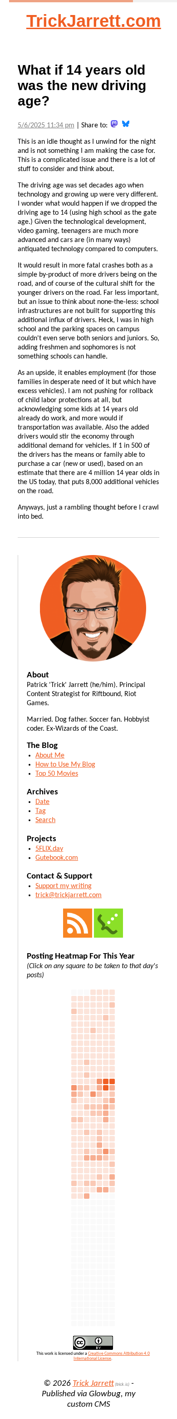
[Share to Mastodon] (114, 123)
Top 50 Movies (56, 774)
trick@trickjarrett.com (68, 895)
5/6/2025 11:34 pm (46, 125)
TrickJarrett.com (93, 20)
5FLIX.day (49, 849)
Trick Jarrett (93, 1383)
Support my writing (63, 886)
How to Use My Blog (65, 764)
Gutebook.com (56, 858)
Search (45, 820)
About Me (49, 755)
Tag (40, 811)
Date (42, 802)
